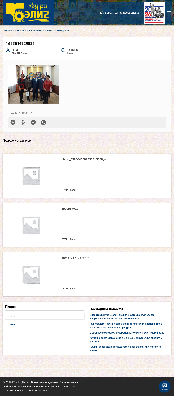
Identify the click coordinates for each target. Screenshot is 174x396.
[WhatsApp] (43, 122)
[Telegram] (33, 122)
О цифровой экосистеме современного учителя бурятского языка (127, 332)
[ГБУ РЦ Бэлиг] (28, 12)
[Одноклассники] (23, 122)
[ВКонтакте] (12, 122)
